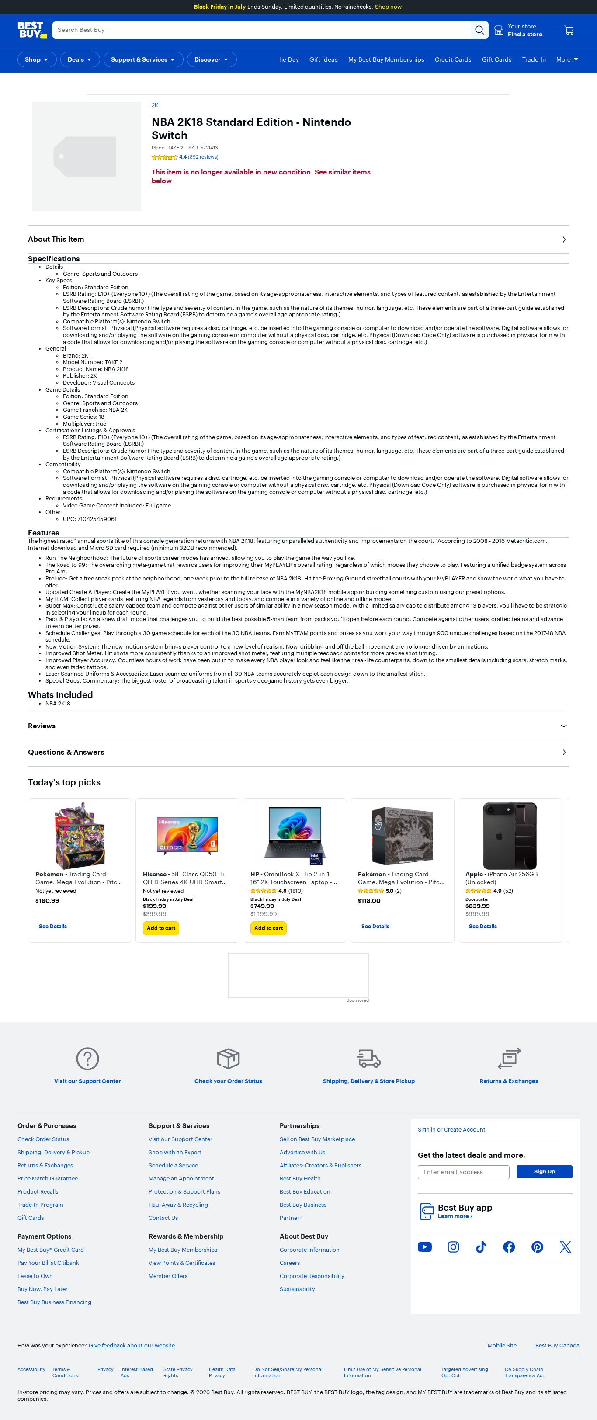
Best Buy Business (303, 1204)
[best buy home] (32, 30)
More (563, 59)
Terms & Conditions (65, 1372)
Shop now (388, 6)
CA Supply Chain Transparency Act (524, 1372)
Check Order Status (43, 1138)
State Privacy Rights (178, 1372)
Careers (290, 1262)
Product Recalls (37, 1191)
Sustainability (297, 1288)
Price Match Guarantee (47, 1178)
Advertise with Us (302, 1152)
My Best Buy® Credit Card (50, 1249)
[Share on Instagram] (453, 1247)
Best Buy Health (300, 1178)
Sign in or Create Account (452, 1129)
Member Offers (168, 1275)
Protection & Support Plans (184, 1191)
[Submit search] (480, 30)
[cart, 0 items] (569, 30)
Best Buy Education (305, 1191)
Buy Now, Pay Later (42, 1288)
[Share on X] (566, 1247)
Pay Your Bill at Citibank (48, 1262)
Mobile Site (502, 1345)
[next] (562, 870)
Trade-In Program (40, 1204)
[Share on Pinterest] (538, 1247)
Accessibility (31, 1369)
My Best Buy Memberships (183, 1249)
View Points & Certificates (182, 1262)
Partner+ (291, 1217)
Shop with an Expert (175, 1152)
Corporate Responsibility (312, 1275)
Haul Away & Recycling (178, 1204)
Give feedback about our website (132, 1345)
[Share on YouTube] (425, 1247)
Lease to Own (35, 1275)
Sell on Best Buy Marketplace (317, 1138)
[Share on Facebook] (509, 1247)
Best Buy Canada (557, 1345)
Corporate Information (310, 1249)
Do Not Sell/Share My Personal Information (288, 1372)
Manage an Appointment (181, 1178)
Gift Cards (30, 1217)
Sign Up (544, 1171)
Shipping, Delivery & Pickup (53, 1152)
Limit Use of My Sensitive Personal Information (382, 1372)
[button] (518, 30)
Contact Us (163, 1217)
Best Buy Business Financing (54, 1301)
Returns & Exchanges (45, 1165)
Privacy (105, 1369)
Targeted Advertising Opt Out (464, 1372)
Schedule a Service (173, 1165)
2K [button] (155, 104)
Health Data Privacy (222, 1372)
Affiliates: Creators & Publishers (320, 1165)
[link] (276, 891)
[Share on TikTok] (481, 1247)
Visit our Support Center (180, 1138)
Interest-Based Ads (137, 1372)
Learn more (455, 1216)
